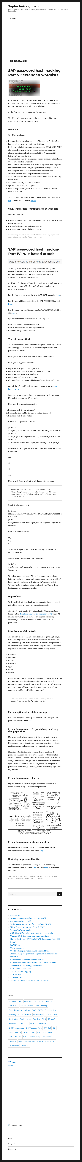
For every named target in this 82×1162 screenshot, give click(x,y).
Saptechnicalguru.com (25, 6)
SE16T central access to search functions (27, 960)
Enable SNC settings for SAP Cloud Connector (29, 980)
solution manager (45, 1032)
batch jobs (38, 1001)
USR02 (31, 878)
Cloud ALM (13, 1006)
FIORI (40, 1010)
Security (11, 878)
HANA (20, 1015)
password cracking (14, 237)
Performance (25, 1019)
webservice (14, 1046)
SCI (54, 1028)
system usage (35, 1037)
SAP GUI (47, 1028)
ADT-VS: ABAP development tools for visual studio (31, 933)
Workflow (25, 1046)
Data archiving (41, 1006)
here (58, 295)
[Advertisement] (41, 40)
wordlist (24, 237)
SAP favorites (16, 977)
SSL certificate (15, 1037)
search (18, 1032)
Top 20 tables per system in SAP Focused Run (29, 951)
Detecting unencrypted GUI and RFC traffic (28, 918)
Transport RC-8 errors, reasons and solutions (29, 936)
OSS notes (13, 1019)
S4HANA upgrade (16, 1028)
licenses (48, 1015)
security (26, 1032)
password (55, 235)
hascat (33, 200)
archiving (13, 1001)
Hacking (40, 876)
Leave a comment (35, 237)
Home (11, 1139)
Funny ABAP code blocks (20, 930)
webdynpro (50, 1041)
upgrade (12, 1041)
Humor (28, 1015)
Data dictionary (15, 1010)
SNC (33, 1032)
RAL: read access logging (20, 972)
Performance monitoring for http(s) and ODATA (30, 924)
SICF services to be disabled (22, 969)
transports (47, 1037)
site (9, 200)
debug (27, 1010)
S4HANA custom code (18, 1024)
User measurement (26, 1041)
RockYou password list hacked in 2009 (36, 614)
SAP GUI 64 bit (16, 975)
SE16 (11, 1032)
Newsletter (13, 1149)
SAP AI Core (15, 945)
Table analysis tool (18, 948)
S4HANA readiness (38, 1024)
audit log (28, 1001)
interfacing (38, 1015)
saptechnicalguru (14, 235)
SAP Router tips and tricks (21, 921)
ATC (20, 1001)
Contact (11, 1144)
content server (26, 1006)
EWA (34, 1010)
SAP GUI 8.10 (15, 915)
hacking (19, 878)
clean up (48, 1001)
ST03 (25, 1037)
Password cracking (43, 235)
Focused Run (50, 1010)
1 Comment (40, 878)
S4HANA (51, 1019)
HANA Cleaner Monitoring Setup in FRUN (27, 927)
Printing (36, 1019)
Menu (13, 19)
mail (55, 1015)
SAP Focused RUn (34, 1028)
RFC (44, 1019)
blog (41, 851)
